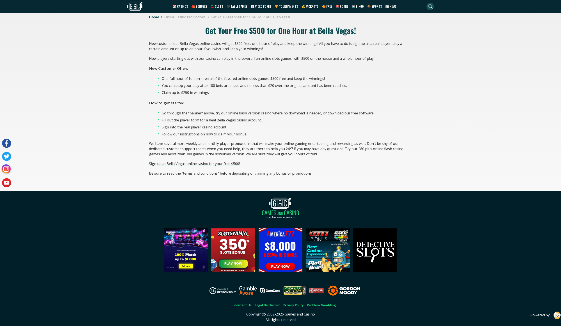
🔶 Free (327, 6)
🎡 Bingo (358, 6)
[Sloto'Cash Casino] (328, 270)
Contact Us (242, 305)
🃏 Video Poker (261, 6)
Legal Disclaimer (267, 305)
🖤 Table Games (236, 6)
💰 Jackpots (309, 6)
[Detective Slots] (375, 270)
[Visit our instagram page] (6, 169)
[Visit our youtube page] (6, 182)
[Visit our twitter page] (6, 156)
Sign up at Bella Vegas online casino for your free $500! (194, 163)
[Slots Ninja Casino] (233, 270)
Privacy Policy (293, 305)
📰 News (390, 6)
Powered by (540, 315)
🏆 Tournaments (286, 6)
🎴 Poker (342, 6)
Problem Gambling (321, 305)
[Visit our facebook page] (6, 143)
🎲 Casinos (180, 6)
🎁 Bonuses (199, 6)
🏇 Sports (374, 6)
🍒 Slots (217, 6)
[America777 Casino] (280, 270)
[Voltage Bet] (186, 270)
